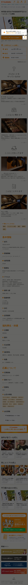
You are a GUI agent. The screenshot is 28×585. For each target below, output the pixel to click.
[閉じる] (25, 32)
